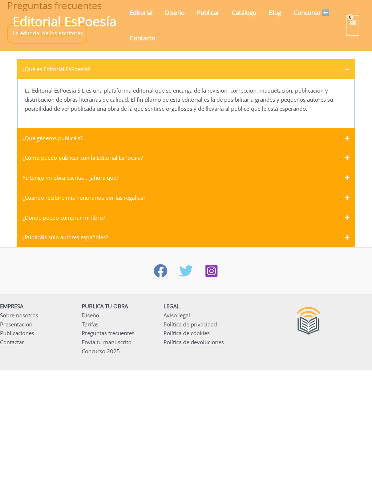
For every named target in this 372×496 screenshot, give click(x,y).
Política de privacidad (190, 324)
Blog (275, 12)
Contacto (142, 38)
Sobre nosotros (19, 315)
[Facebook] (160, 271)
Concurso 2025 (101, 351)
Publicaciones (17, 333)
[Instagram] (211, 271)
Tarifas (90, 324)
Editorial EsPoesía (64, 21)
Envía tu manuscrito (107, 342)
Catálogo (244, 12)
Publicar (208, 12)
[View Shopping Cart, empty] (353, 25)
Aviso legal (176, 315)
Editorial (141, 12)
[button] (186, 69)
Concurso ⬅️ (311, 12)
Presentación (16, 324)
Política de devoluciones (193, 342)
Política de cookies (186, 333)
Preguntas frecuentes (108, 333)
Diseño (175, 12)
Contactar (12, 342)
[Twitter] (186, 271)
